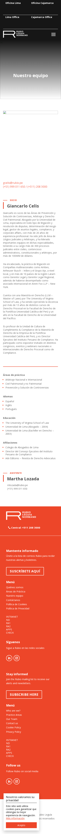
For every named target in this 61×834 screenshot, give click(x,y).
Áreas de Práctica (15, 591)
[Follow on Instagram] (17, 658)
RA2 (8, 626)
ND (8, 620)
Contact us (12, 723)
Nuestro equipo (14, 595)
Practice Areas (14, 714)
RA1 (8, 623)
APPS (9, 629)
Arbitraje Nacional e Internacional (23, 379)
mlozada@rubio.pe (17, 485)
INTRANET (12, 617)
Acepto (21, 825)
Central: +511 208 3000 (25, 527)
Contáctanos (13, 600)
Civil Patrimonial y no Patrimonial (23, 383)
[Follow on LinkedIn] (9, 658)
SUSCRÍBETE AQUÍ (25, 571)
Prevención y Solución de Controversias (27, 387)
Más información (15, 818)
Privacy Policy (13, 731)
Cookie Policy (13, 727)
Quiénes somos (14, 587)
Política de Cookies (16, 604)
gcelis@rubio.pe (13, 183)
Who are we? (13, 710)
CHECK (10, 633)
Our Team (11, 719)
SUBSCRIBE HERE (24, 694)
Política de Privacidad (17, 608)
